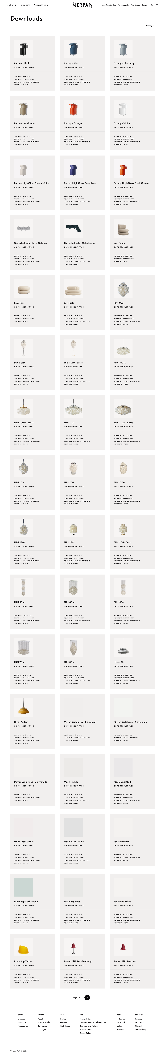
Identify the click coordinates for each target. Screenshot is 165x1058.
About (40, 1018)
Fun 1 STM (19, 362)
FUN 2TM (69, 542)
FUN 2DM (19, 542)
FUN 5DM (119, 602)
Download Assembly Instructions (27, 82)
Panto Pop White (122, 901)
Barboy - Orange (73, 123)
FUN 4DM (69, 602)
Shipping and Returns (89, 1026)
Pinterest (120, 1029)
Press (144, 5)
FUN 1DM (19, 482)
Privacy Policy (86, 1029)
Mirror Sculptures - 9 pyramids (30, 782)
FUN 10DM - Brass (24, 422)
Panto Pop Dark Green (26, 901)
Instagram (121, 1018)
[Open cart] (157, 5)
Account (63, 1022)
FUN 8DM (69, 662)
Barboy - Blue (71, 63)
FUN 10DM (120, 362)
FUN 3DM (19, 602)
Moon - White (71, 782)
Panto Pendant (121, 841)
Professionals (123, 5)
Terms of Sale (85, 1018)
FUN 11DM (70, 422)
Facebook (121, 1022)
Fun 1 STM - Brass (73, 362)
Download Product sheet (24, 79)
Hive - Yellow (21, 722)
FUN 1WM (119, 482)
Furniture (25, 5)
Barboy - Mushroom (24, 123)
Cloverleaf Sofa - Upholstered (79, 243)
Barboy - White (122, 123)
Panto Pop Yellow (23, 961)
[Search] (152, 5)
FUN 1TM (69, 482)
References (42, 1026)
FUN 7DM (19, 662)
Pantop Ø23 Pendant (125, 961)
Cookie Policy (85, 1033)
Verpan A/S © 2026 (18, 1051)
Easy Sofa (69, 303)
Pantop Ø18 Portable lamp (78, 961)
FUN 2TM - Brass (122, 542)
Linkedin (120, 1026)
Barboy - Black (21, 63)
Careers (138, 1018)
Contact (63, 1018)
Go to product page (24, 67)
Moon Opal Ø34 (122, 782)
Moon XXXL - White (74, 841)
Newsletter (139, 1026)
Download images (21, 85)
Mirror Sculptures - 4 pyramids (130, 722)
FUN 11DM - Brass (123, 422)
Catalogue (42, 1029)
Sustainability (140, 1029)
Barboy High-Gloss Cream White (31, 183)
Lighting (11, 5)
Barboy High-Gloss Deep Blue (80, 183)
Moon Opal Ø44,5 (24, 841)
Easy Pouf (19, 303)
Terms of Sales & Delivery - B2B (93, 1022)
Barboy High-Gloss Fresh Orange (131, 183)
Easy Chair (119, 243)
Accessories (41, 5)
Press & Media (44, 1022)
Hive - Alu (119, 662)
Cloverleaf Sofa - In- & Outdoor (30, 243)
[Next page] (87, 997)
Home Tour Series (108, 5)
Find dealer (135, 5)
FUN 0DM (119, 303)
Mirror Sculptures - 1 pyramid (80, 722)
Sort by (149, 25)
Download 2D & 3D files (23, 76)
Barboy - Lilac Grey (124, 63)
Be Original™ (141, 1022)
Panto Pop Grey (72, 901)
